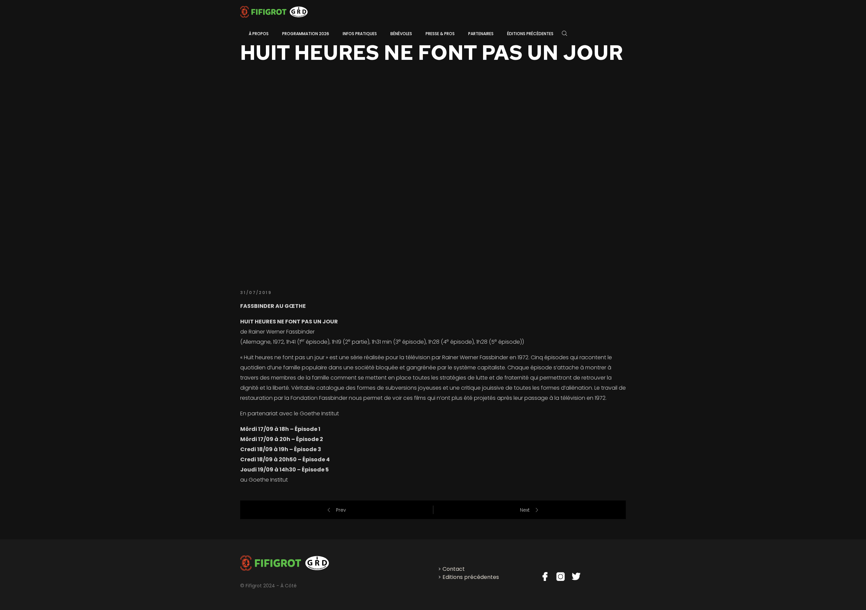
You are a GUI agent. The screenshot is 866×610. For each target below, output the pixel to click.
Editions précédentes (470, 577)
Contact (453, 569)
